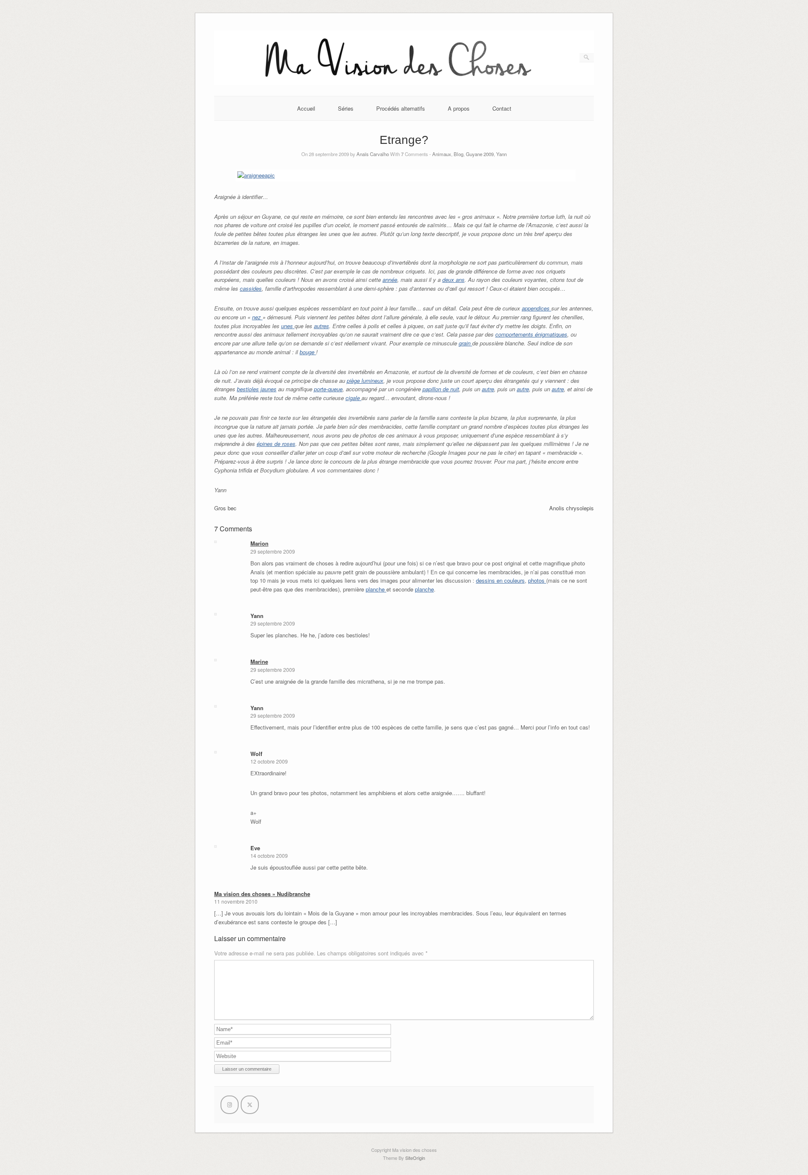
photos (537, 580)
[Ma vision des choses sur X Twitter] (250, 1104)
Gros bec (225, 508)
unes (288, 326)
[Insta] (230, 1104)
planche (376, 589)
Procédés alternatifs (400, 108)
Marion (259, 543)
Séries (346, 108)
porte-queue (328, 389)
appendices (536, 308)
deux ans (453, 280)
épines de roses (276, 444)
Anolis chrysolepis (571, 508)
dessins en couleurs (500, 580)
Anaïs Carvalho (372, 154)
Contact (501, 108)
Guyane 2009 (480, 154)
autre (488, 389)
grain (465, 343)
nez (257, 317)
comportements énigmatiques (531, 334)
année (390, 280)
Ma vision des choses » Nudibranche (262, 894)
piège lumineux (365, 381)
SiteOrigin (415, 1157)
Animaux (441, 154)
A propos (459, 108)
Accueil (306, 108)
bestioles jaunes (256, 389)
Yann (501, 154)
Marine (259, 662)
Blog (458, 154)
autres (321, 326)
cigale (353, 398)
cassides (251, 288)
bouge (308, 352)
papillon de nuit (441, 389)
